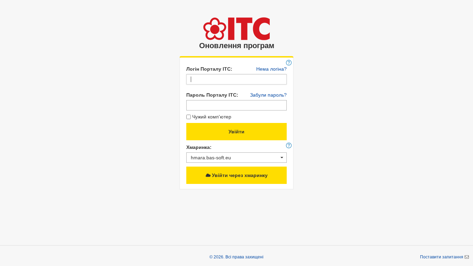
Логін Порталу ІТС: (209, 69)
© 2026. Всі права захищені (236, 257)
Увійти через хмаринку (239, 175)
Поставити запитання (442, 257)
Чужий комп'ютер (211, 116)
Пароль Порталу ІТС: (212, 95)
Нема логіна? (271, 69)
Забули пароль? (268, 95)
